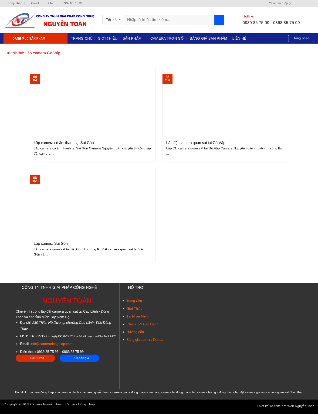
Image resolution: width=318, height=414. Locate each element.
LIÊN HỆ (239, 38)
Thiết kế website (269, 406)
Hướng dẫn (135, 332)
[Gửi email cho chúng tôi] (308, 3)
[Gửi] (219, 20)
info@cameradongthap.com (51, 344)
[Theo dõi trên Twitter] (304, 3)
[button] (301, 38)
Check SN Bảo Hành (142, 324)
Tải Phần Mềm (137, 316)
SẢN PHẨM (132, 38)
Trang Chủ (134, 301)
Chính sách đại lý (280, 3)
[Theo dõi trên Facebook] (295, 3)
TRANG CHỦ (82, 38)
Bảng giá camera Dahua (144, 340)
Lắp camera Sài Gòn (51, 243)
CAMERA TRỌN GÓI (167, 38)
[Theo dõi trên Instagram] (299, 3)
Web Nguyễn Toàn (301, 406)
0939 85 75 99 (256, 22)
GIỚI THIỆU (108, 38)
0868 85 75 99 (286, 22)
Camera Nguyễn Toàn (46, 404)
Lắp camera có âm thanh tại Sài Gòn (64, 143)
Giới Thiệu (134, 308)
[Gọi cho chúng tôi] (312, 3)
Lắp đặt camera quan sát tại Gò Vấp (195, 143)
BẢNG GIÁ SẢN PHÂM (208, 38)
